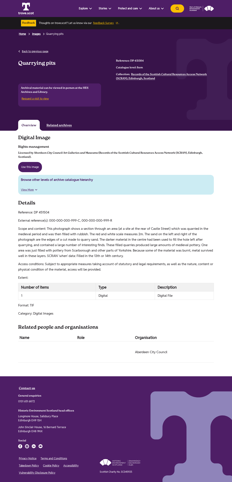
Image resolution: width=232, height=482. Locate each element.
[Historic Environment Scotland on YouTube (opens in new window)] (41, 446)
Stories (103, 8)
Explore (83, 8)
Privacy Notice (28, 458)
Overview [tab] (29, 125)
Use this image (30, 167)
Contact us (27, 388)
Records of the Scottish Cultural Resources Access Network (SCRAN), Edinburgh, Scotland (161, 77)
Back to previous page (35, 51)
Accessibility (71, 465)
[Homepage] (26, 8)
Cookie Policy (51, 465)
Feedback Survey (103, 23)
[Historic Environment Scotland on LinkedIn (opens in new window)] (34, 446)
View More (27, 190)
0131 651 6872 (26, 401)
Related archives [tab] (59, 125)
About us (154, 8)
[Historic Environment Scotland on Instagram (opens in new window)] (27, 446)
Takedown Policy (29, 465)
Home (22, 34)
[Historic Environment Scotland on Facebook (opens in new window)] (20, 446)
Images (36, 34)
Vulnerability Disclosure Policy (37, 473)
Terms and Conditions (54, 458)
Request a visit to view (35, 99)
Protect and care (128, 8)
